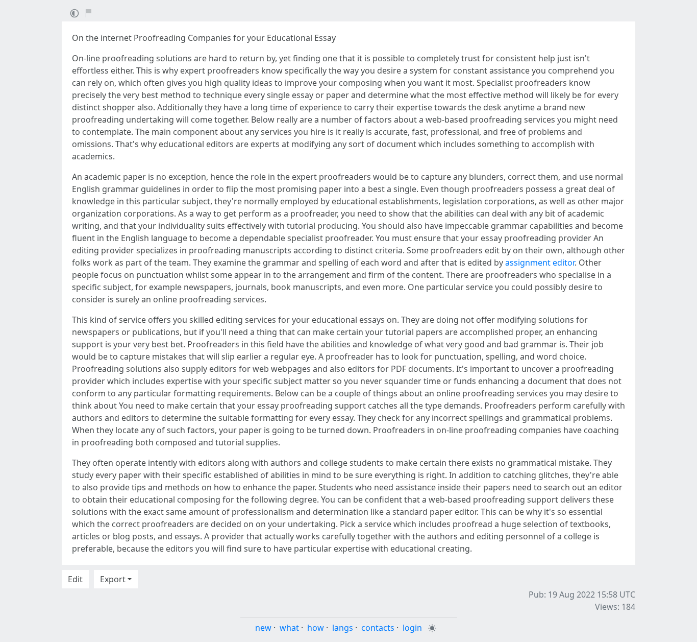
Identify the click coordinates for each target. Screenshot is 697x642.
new (263, 627)
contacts (377, 627)
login (412, 627)
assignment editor (540, 262)
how (315, 627)
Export (113, 579)
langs (342, 627)
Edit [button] (75, 579)
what (289, 627)
